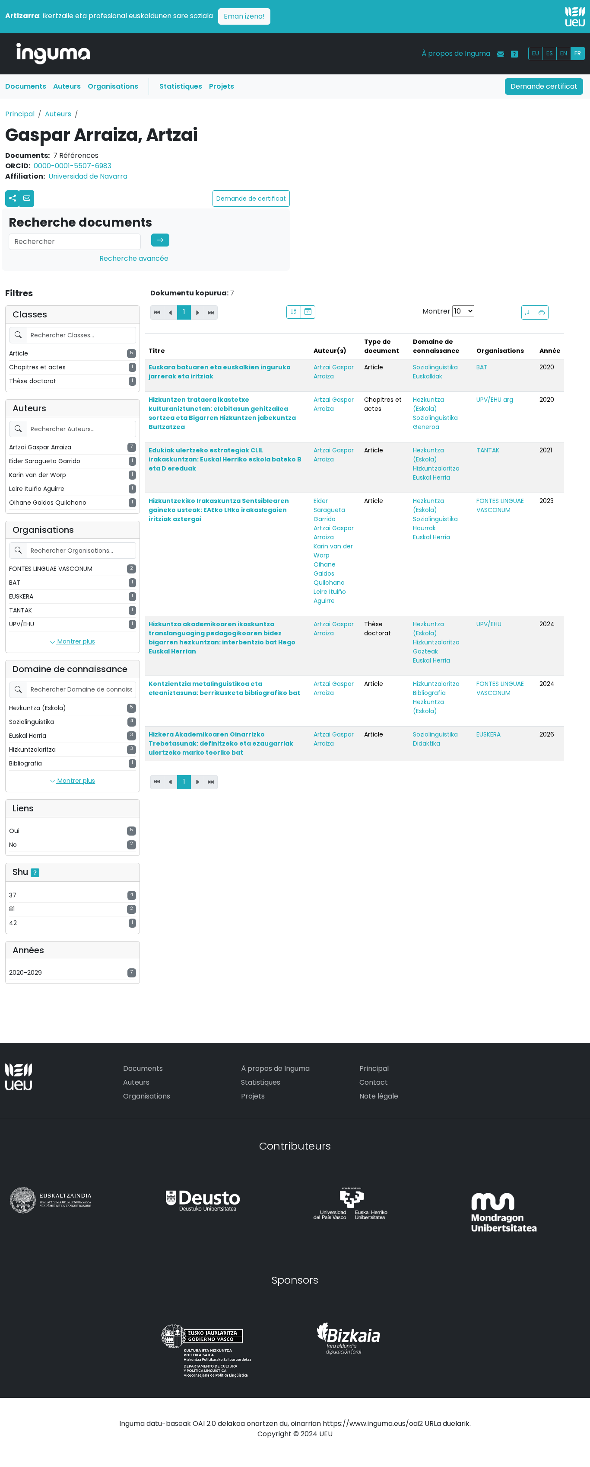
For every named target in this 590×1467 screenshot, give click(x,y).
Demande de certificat (251, 198)
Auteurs (67, 86)
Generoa (426, 427)
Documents (25, 86)
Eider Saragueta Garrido (329, 509)
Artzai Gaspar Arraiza (334, 372)
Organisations (113, 86)
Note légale (378, 1096)
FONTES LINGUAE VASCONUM (500, 505)
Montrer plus (75, 641)
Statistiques (180, 86)
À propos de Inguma (456, 53)
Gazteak (425, 651)
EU (535, 53)
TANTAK (487, 450)
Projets (221, 86)
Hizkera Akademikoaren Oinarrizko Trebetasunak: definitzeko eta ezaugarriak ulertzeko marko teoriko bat (221, 743)
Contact (373, 1082)
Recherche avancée (133, 258)
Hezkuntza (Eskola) (428, 404)
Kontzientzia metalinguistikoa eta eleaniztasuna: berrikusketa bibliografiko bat (224, 688)
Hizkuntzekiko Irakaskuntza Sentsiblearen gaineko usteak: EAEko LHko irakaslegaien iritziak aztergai (219, 509)
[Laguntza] (514, 54)
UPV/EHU (488, 624)
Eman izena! (244, 16)
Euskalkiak (427, 376)
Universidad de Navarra (87, 176)
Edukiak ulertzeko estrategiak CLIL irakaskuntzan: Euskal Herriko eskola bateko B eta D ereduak (225, 459)
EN (563, 53)
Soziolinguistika (435, 367)
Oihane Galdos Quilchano (329, 573)
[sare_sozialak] (12, 198)
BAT (482, 367)
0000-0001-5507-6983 (72, 166)
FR (577, 53)
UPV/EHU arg (494, 399)
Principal (20, 114)
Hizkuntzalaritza (436, 468)
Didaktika (426, 743)
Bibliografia (429, 693)
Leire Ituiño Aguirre (330, 596)
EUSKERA (488, 734)
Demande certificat (544, 86)
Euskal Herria (431, 477)
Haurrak (424, 528)
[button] (26, 198)
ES (549, 53)
